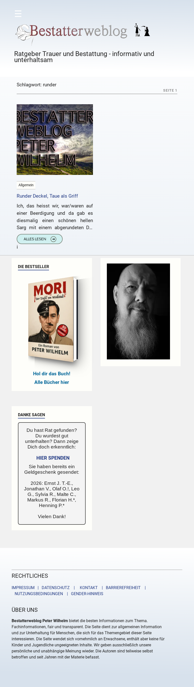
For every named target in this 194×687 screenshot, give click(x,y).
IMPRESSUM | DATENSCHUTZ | (44, 587)
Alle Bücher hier (51, 382)
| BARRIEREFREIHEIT (120, 587)
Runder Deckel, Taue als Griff (47, 196)
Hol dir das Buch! (51, 374)
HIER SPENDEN (52, 458)
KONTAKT (88, 587)
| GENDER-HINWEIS (83, 593)
